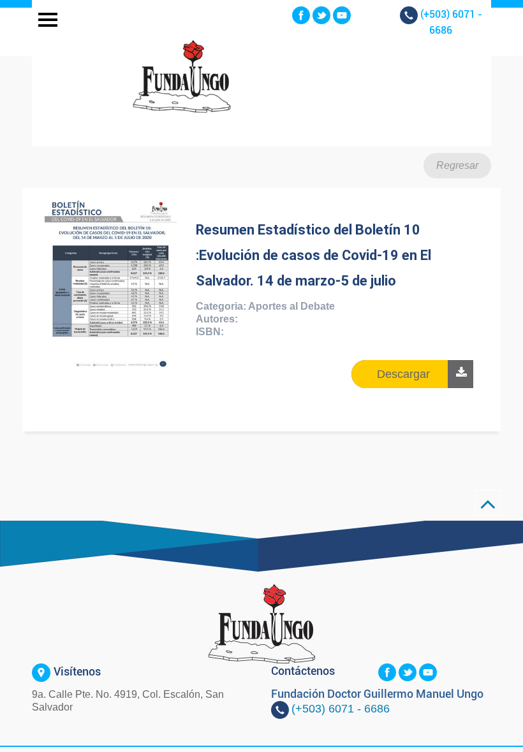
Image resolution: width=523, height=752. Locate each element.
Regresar (457, 165)
